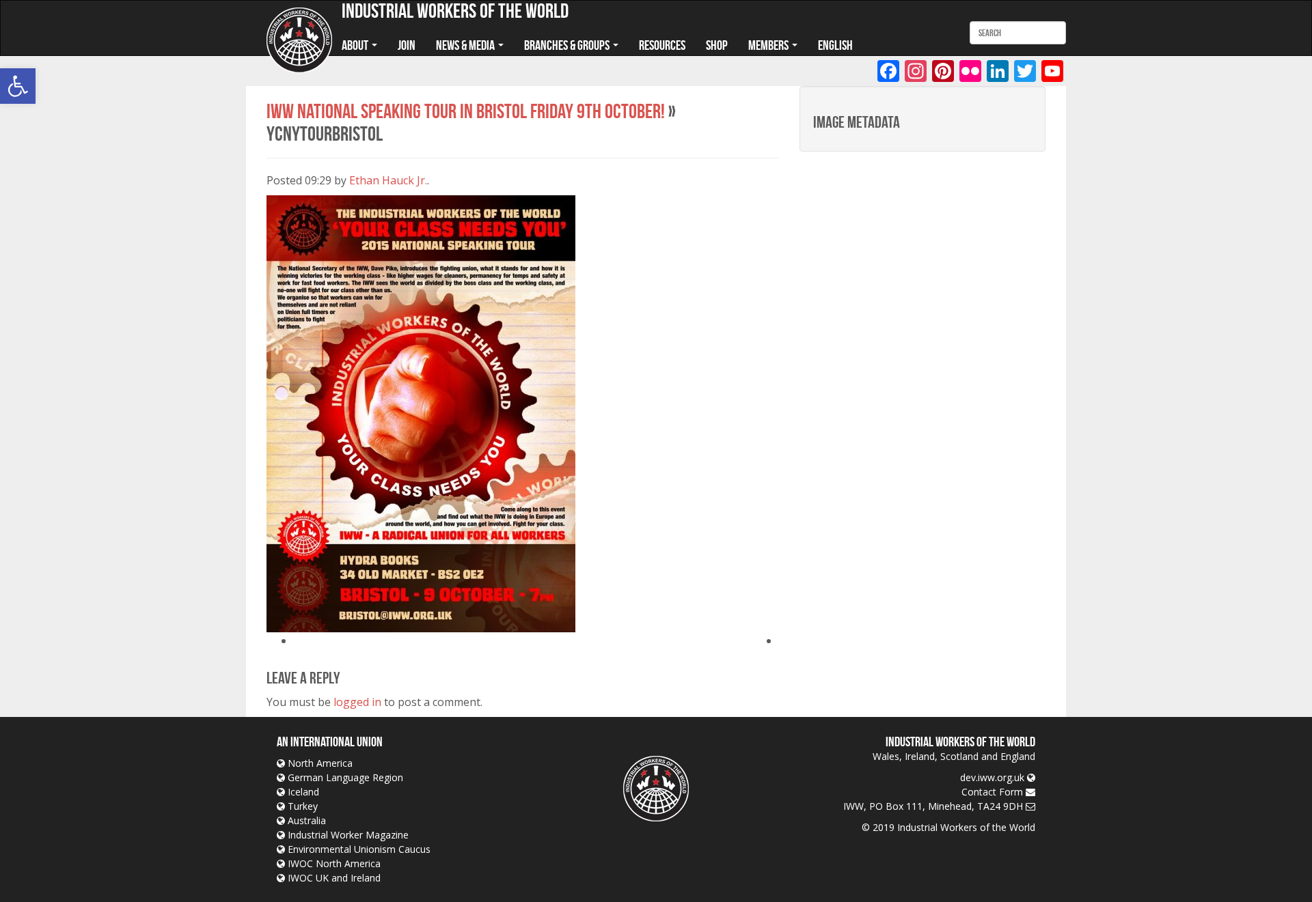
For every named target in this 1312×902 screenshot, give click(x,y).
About (356, 45)
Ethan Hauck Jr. (388, 180)
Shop (717, 45)
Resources (662, 45)
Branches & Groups (568, 45)
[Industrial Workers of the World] (299, 40)
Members (769, 45)
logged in (357, 701)
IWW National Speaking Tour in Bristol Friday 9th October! (465, 111)
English (835, 45)
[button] (18, 86)
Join (406, 45)
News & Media (466, 45)
